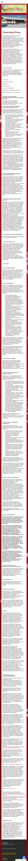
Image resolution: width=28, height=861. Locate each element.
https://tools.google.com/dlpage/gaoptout (12, 764)
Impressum (4, 858)
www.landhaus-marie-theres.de (8, 854)
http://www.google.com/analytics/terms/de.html (13, 796)
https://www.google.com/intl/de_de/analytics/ (13, 799)
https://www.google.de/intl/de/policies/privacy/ (16, 794)
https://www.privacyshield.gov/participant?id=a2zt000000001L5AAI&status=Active (13, 747)
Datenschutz (5, 859)
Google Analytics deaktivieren (9, 788)
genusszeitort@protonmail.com (9, 853)
